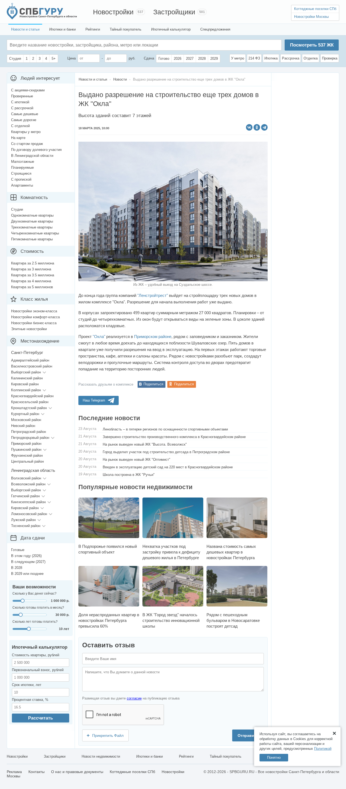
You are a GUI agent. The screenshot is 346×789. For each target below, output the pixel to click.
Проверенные (22, 96)
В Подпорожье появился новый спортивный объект (107, 549)
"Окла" (99, 336)
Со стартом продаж (27, 144)
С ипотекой (20, 102)
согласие (134, 698)
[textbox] (91, 45)
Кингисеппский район (28, 502)
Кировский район (25, 384)
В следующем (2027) (28, 562)
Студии (17, 209)
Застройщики (174, 12)
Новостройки (113, 12)
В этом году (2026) (26, 556)
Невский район (23, 426)
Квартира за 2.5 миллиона (32, 263)
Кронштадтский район (29, 408)
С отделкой (20, 126)
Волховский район (26, 478)
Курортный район (25, 414)
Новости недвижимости (101, 756)
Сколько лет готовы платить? (35, 622)
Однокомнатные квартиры (32, 215)
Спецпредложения (215, 29)
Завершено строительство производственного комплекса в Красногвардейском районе (174, 437)
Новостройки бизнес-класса (33, 323)
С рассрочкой (22, 108)
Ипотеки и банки (62, 29)
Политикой (322, 749)
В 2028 (16, 568)
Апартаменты (22, 185)
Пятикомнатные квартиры (32, 239)
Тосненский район (25, 526)
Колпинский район (26, 390)
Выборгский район (26, 372)
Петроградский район (28, 432)
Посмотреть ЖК (312, 45)
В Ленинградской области (32, 156)
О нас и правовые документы (77, 772)
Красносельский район (29, 402)
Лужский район (23, 520)
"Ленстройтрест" (152, 295)
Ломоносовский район (29, 514)
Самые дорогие (23, 120)
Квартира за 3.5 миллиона (32, 275)
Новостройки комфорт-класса (35, 317)
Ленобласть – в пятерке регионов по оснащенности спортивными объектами (165, 429)
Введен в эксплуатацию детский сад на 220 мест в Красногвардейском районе (168, 467)
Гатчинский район (25, 496)
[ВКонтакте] (249, 127)
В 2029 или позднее (27, 574)
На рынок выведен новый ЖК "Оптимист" (136, 460)
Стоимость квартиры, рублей (35, 655)
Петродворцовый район (30, 438)
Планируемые (22, 167)
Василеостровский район (31, 366)
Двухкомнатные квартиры (32, 221)
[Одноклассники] (257, 127)
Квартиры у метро (26, 132)
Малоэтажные (22, 162)
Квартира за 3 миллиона (31, 269)
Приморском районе (152, 336)
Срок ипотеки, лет (26, 685)
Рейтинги (92, 29)
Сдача (149, 58)
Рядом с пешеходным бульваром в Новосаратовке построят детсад (233, 620)
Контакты (36, 772)
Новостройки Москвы (311, 17)
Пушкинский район (26, 449)
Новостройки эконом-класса (34, 311)
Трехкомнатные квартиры (31, 227)
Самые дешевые (24, 114)
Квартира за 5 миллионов (32, 287)
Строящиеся (21, 173)
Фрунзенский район (27, 455)
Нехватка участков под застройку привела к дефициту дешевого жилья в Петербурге (171, 552)
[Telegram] (264, 127)
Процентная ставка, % (30, 700)
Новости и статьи (25, 29)
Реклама (14, 772)
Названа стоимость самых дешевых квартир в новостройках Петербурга (231, 552)
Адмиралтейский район (30, 360)
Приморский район (26, 444)
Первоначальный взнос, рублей (38, 670)
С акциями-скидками (28, 90)
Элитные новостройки (29, 329)
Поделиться (153, 384)
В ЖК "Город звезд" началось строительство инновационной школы (170, 620)
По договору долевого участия (36, 150)
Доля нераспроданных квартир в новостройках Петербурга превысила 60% (108, 620)
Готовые (17, 550)
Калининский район (27, 378)
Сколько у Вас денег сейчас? (34, 593)
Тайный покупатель (125, 29)
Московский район (26, 420)
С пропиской (21, 179)
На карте (18, 138)
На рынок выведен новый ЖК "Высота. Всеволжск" (145, 444)
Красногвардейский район (32, 396)
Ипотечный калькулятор (171, 29)
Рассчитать (40, 718)
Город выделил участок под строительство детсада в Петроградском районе (166, 452)
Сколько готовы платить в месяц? (38, 607)
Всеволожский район (28, 484)
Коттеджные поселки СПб (315, 9)
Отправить (248, 735)
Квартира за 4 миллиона (31, 281)
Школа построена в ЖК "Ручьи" (129, 475)
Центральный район (27, 461)
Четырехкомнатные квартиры (35, 233)
